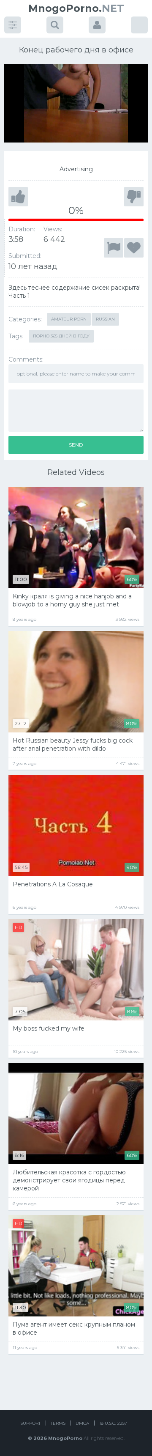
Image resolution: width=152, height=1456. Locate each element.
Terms (58, 1423)
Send (76, 444)
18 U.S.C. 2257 (113, 1423)
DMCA (82, 1423)
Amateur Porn (69, 319)
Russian (105, 319)
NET (76, 8)
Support (30, 1423)
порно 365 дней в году (61, 336)
